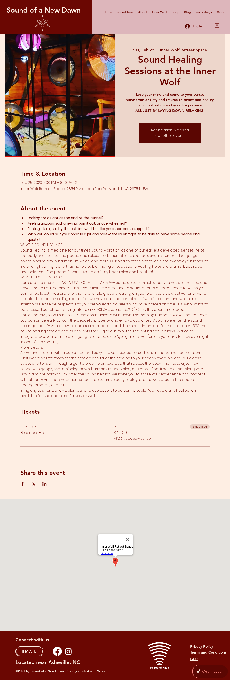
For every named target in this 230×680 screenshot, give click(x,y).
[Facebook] (57, 651)
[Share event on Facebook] (22, 484)
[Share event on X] (33, 484)
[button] (217, 25)
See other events (170, 135)
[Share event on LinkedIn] (44, 484)
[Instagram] (68, 651)
